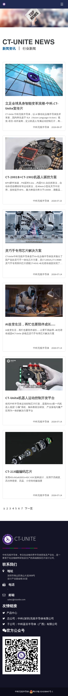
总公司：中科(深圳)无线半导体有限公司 (30, 618)
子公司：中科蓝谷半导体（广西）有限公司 (32, 624)
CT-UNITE (24, 538)
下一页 (29, 508)
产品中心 (12, 612)
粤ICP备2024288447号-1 (43, 691)
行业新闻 (29, 48)
